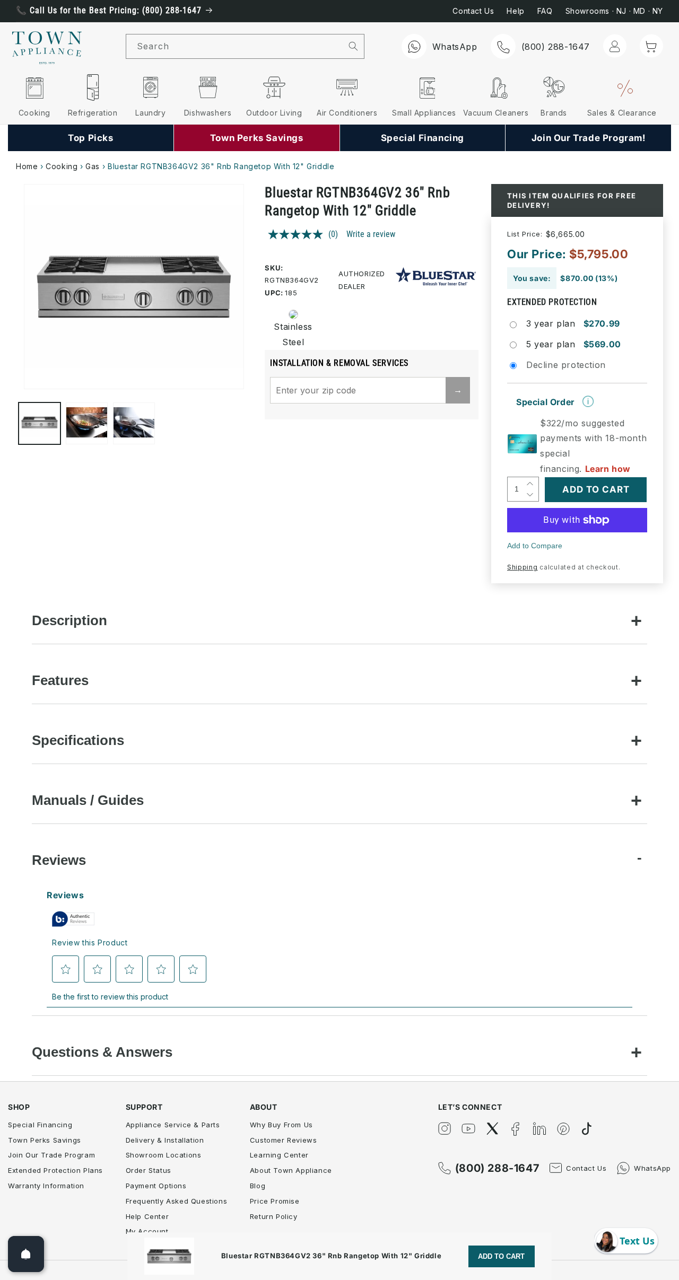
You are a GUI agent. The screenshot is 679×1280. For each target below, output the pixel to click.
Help (515, 10)
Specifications (78, 740)
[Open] (26, 1254)
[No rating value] (298, 234)
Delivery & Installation (165, 1140)
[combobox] (234, 46)
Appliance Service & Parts (173, 1124)
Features (60, 680)
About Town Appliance (291, 1170)
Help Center (147, 1216)
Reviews (59, 860)
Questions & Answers (102, 1052)
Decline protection (566, 365)
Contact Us (473, 10)
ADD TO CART (501, 1256)
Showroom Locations (164, 1155)
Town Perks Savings (44, 1140)
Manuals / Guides (88, 800)
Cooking (61, 166)
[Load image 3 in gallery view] (134, 423)
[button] (651, 45)
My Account (147, 1231)
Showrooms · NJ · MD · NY (614, 10)
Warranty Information (46, 1185)
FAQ (545, 10)
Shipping (522, 567)
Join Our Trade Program (51, 1155)
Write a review (370, 234)
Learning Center (279, 1155)
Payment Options (156, 1185)
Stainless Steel (290, 334)
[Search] (353, 46)
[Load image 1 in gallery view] (39, 423)
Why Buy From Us (281, 1124)
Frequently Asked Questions (177, 1201)
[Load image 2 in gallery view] (87, 423)
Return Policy (274, 1216)
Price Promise (275, 1201)
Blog (257, 1185)
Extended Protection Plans (55, 1170)
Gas (92, 166)
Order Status (148, 1170)
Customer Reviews (283, 1140)
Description (69, 620)
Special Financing (40, 1124)
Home (27, 166)
